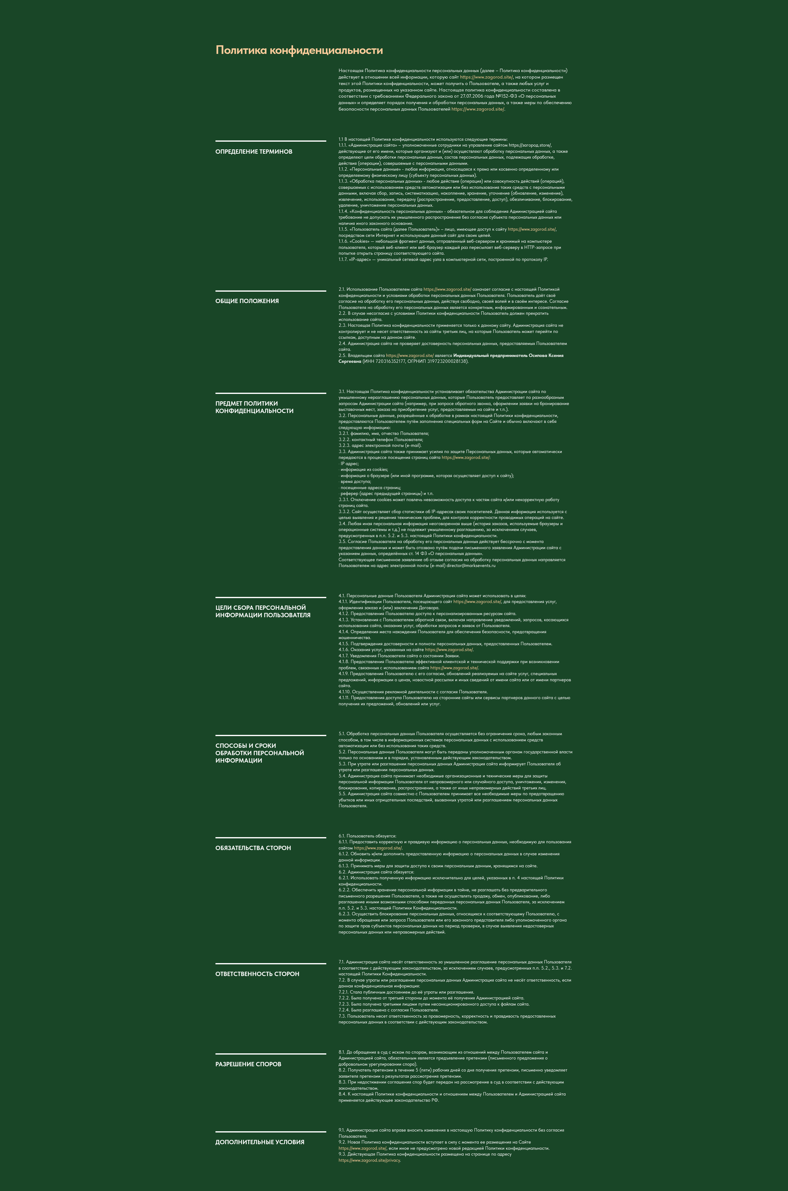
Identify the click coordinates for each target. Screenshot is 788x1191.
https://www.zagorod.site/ (486, 77)
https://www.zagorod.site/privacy (369, 1160)
